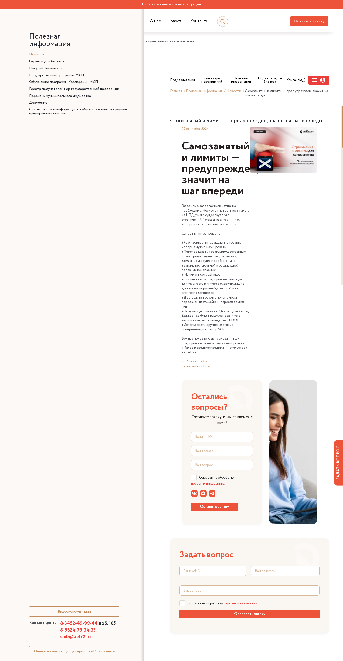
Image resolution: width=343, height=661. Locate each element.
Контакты (199, 21)
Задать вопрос (338, 463)
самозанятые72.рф (196, 366)
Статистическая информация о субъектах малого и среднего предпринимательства (78, 111)
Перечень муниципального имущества (60, 96)
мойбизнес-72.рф (195, 361)
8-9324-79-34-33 (78, 630)
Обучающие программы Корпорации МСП (63, 82)
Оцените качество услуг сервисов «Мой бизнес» (74, 651)
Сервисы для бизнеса (46, 61)
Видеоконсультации (74, 611)
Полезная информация (204, 91)
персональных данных (208, 483)
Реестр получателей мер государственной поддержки (74, 89)
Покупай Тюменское (46, 68)
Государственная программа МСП (56, 75)
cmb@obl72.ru (75, 636)
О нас (155, 21)
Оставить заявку (309, 21)
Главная (176, 91)
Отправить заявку (249, 614)
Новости (175, 21)
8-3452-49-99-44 (88, 623)
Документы (38, 103)
